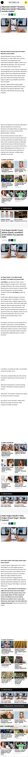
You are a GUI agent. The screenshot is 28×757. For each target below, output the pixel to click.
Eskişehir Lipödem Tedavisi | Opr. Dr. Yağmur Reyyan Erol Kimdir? (7, 221)
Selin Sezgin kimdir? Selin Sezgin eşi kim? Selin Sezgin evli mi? (6, 506)
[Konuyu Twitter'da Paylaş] (12, 14)
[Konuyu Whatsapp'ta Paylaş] (15, 14)
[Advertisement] (14, 41)
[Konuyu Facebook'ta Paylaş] (9, 14)
